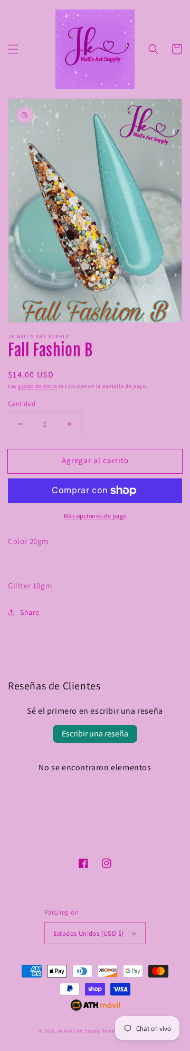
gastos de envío (37, 386)
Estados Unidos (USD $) (88, 933)
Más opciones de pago (95, 516)
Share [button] (30, 612)
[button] (13, 49)
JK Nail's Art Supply (78, 1031)
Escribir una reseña (95, 733)
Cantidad (21, 403)
